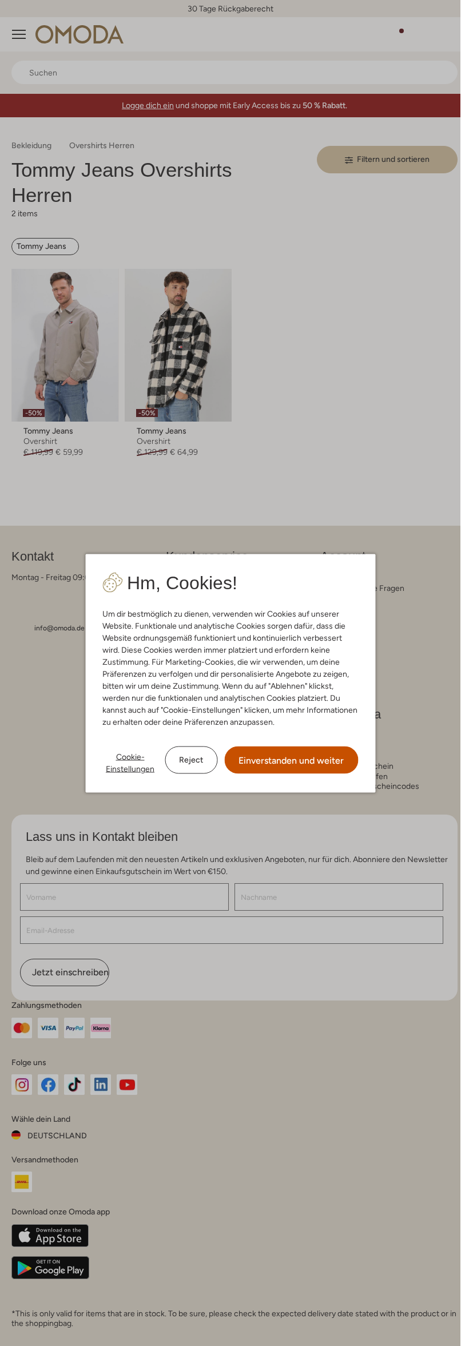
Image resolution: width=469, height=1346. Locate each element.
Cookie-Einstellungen (130, 762)
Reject (191, 759)
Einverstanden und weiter (291, 760)
